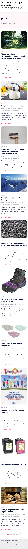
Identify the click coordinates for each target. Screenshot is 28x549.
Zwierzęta (3, 340)
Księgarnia (4, 146)
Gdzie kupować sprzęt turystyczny (10, 199)
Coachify (18, 544)
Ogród (2, 51)
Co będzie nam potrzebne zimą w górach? (12, 300)
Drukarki (3, 240)
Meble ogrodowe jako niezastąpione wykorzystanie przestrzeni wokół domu (13, 56)
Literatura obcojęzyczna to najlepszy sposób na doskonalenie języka (12, 151)
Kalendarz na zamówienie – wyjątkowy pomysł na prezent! (14, 244)
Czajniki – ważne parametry (12, 106)
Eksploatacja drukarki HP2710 (13, 464)
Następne (20, 533)
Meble (2, 507)
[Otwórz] (26, 6)
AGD (2, 103)
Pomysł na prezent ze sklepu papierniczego (13, 511)
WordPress (13, 546)
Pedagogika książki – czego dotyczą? (12, 411)
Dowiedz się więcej (6, 77)
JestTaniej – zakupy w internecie (12, 4)
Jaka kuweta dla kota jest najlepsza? (11, 344)
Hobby (3, 195)
